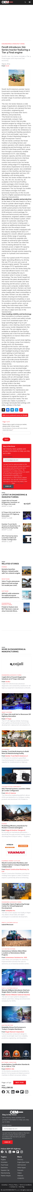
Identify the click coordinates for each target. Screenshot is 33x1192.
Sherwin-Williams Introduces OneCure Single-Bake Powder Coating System (16, 991)
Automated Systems (8, 949)
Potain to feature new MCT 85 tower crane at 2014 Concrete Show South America (10, 609)
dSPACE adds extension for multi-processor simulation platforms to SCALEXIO (10, 595)
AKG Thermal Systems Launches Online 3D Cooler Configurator (10, 537)
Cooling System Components (11, 786)
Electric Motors (7, 1025)
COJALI (7, 681)
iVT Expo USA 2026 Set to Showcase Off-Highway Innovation (11, 514)
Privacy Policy (19, 483)
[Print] (3, 410)
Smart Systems (7, 712)
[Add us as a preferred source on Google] (21, 410)
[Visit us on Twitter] (8, 1091)
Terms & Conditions (25, 1185)
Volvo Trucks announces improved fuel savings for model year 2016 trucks (11, 583)
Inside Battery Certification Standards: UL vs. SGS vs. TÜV (16, 1065)
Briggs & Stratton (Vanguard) (15, 830)
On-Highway (6, 749)
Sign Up (8, 486)
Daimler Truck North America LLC (16, 756)
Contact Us (13, 1187)
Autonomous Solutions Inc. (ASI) (16, 957)
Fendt (7, 66)
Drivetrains (6, 579)
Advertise (4, 1185)
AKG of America (10, 793)
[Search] (25, 2)
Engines (4, 567)
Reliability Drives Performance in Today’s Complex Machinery (14, 1028)
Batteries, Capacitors (9, 1062)
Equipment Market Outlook (11, 860)
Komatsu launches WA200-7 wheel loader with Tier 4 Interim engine (11, 571)
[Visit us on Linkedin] (13, 1091)
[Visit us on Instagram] (26, 1091)
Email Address (8, 456)
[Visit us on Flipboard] (22, 1091)
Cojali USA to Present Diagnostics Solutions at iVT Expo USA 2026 (10, 502)
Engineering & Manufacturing (13, 44)
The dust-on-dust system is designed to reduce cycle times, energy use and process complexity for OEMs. (16, 999)
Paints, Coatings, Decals (10, 922)
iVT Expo (8, 719)
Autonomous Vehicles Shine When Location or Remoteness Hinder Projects (14, 953)
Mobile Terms (7, 483)
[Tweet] (16, 410)
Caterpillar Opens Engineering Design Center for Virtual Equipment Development (15, 906)
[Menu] (29, 2)
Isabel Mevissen (7, 924)
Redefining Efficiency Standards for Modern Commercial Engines (14, 827)
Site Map (21, 1187)
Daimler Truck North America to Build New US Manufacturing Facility (11, 526)
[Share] (7, 410)
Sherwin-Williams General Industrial (17, 995)
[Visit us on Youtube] (17, 1091)
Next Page (20, 1082)
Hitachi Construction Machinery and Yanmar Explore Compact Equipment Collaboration (15, 865)
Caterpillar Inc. (10, 910)
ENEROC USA (9, 1069)
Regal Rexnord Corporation (14, 1032)
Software (5, 591)
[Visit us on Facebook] (3, 1091)
